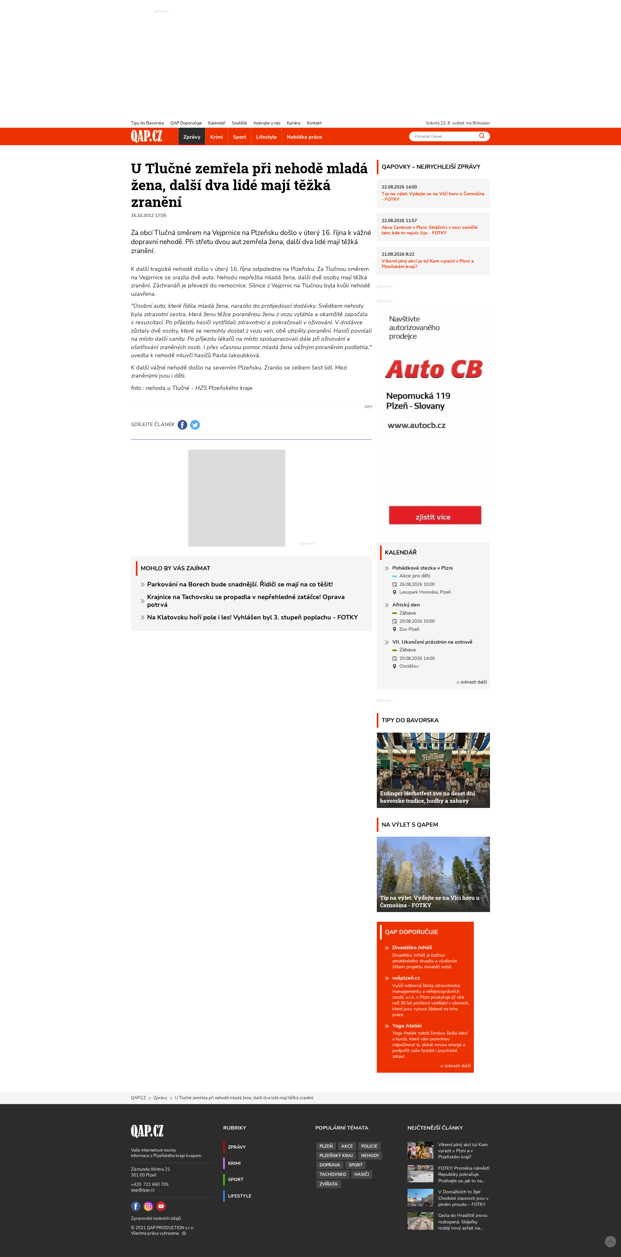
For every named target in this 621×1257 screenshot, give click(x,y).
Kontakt (314, 123)
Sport (239, 137)
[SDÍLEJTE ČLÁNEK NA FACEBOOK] (182, 425)
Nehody (370, 1156)
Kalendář (216, 123)
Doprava (330, 1165)
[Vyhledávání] (482, 135)
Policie (369, 1146)
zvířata (329, 1184)
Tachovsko (333, 1174)
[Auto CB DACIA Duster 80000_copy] (433, 528)
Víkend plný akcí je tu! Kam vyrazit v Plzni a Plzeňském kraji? (428, 264)
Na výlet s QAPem (410, 825)
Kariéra (293, 123)
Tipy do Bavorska (147, 123)
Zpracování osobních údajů (156, 1218)
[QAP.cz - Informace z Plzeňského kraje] (146, 136)
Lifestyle (266, 137)
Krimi (216, 137)
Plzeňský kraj (336, 1156)
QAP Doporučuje (186, 123)
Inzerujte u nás (267, 123)
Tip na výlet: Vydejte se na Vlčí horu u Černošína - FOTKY (433, 196)
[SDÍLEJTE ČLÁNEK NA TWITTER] (195, 425)
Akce (347, 1146)
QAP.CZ (138, 1098)
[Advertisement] (310, 60)
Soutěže (239, 123)
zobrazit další (473, 682)
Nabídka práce (304, 137)
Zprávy (191, 137)
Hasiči (361, 1174)
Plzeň (326, 1146)
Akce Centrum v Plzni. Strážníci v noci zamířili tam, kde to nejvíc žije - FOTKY (430, 230)
